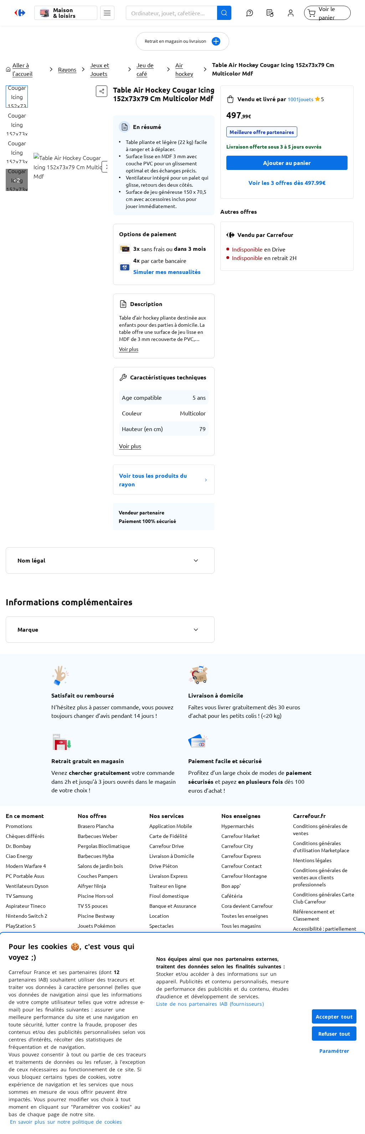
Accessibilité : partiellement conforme (324, 932)
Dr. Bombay (18, 846)
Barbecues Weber (97, 836)
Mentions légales (312, 860)
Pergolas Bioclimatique (104, 846)
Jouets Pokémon (96, 925)
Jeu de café (145, 69)
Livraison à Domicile (171, 856)
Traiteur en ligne (167, 885)
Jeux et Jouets (99, 69)
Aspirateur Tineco (26, 905)
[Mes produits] (270, 13)
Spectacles (161, 925)
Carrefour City (237, 846)
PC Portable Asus (25, 875)
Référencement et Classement (314, 915)
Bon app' (231, 885)
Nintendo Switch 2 (26, 915)
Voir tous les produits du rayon (153, 480)
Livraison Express (168, 875)
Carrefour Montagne (244, 875)
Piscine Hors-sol (95, 895)
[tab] (17, 97)
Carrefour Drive (166, 846)
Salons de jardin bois (100, 866)
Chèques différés (25, 836)
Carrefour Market (240, 836)
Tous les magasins (241, 925)
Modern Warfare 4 (26, 866)
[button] (107, 13)
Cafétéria (231, 895)
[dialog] (182, 1033)
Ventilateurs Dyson (27, 885)
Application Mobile (170, 826)
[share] (101, 91)
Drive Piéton (163, 866)
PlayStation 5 (21, 925)
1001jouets (300, 99)
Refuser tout (334, 1033)
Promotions (19, 826)
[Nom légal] (196, 560)
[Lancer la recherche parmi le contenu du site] (224, 13)
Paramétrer (334, 1050)
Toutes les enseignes (244, 915)
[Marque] (196, 629)
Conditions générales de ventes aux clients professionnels (320, 877)
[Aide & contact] (250, 13)
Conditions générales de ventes (320, 829)
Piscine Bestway (96, 915)
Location (159, 915)
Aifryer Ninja (92, 885)
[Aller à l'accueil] (20, 13)
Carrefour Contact (241, 866)
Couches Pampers (98, 875)
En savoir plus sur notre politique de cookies (66, 1121)
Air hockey (184, 69)
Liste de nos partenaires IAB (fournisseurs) (210, 1003)
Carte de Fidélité (168, 836)
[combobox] (178, 13)
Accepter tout (334, 1016)
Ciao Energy (19, 856)
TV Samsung (19, 895)
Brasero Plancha (96, 826)
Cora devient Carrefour (247, 905)
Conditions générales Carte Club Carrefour (323, 898)
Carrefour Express (241, 856)
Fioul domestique (169, 895)
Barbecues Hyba (96, 856)
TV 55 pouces (93, 905)
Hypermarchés (237, 826)
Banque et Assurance (172, 905)
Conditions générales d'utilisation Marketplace (321, 846)
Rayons (67, 69)
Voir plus (128, 349)
